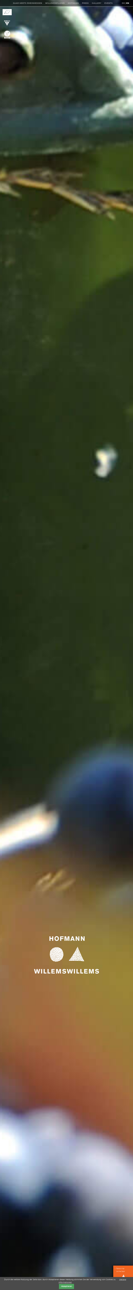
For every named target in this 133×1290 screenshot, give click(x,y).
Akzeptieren (66, 1286)
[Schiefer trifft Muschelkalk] (7, 3)
